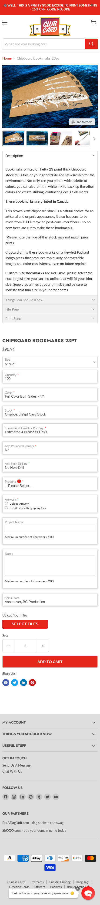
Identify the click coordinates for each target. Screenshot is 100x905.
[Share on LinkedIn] (23, 682)
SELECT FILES (25, 624)
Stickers (39, 887)
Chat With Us (12, 771)
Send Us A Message (16, 765)
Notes (9, 554)
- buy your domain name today (34, 830)
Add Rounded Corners (19, 446)
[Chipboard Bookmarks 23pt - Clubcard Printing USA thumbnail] (61, 138)
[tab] (50, 155)
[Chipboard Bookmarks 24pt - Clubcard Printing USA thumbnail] (14, 138)
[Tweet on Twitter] (14, 682)
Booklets (56, 887)
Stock (8, 410)
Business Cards (16, 882)
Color (8, 392)
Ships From (12, 598)
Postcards (37, 882)
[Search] (91, 44)
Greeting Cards (19, 887)
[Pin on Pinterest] (32, 682)
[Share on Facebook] (5, 682)
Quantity (11, 375)
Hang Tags (83, 882)
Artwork (10, 499)
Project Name (14, 522)
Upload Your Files (14, 615)
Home (7, 58)
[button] (88, 893)
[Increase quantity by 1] (43, 646)
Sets (5, 635)
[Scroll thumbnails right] (93, 138)
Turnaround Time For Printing (24, 428)
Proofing (10, 481)
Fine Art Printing (60, 882)
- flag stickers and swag (32, 823)
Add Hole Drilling (16, 464)
